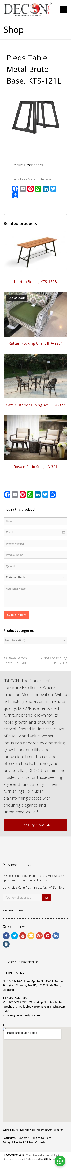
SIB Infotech (50, 1159)
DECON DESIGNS (15, 1155)
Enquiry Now (32, 824)
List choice (10, 887)
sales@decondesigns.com (23, 1015)
